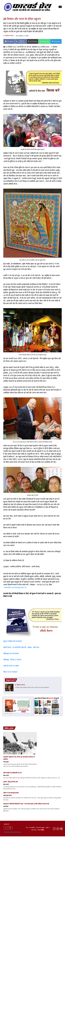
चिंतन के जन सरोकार (10, 672)
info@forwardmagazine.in (15, 587)
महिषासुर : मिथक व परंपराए (12, 659)
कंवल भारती (6, 775)
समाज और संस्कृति (40, 827)
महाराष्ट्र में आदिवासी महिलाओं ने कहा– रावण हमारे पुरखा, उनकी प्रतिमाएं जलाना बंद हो (26, 804)
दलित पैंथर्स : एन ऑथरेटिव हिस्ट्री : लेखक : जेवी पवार (21, 647)
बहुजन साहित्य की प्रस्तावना (13, 641)
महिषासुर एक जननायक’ (11, 653)
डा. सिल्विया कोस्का (8, 36)
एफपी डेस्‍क (5, 806)
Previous (4, 705)
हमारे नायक (33, 830)
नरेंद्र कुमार (6, 762)
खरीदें (42, 830)
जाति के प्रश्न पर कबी (10, 666)
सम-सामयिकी (32, 827)
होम (27, 827)
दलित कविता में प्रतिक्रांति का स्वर (12, 773)
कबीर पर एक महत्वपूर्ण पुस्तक (11, 793)
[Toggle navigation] (60, 7)
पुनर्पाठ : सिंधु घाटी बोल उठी (10, 782)
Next (30, 705)
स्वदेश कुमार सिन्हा (7, 795)
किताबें (39, 830)
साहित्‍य (47, 827)
